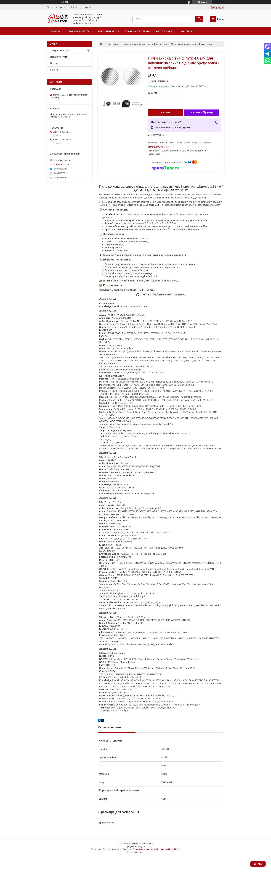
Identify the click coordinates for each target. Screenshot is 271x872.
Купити (165, 112)
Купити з (196, 112)
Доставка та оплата (137, 31)
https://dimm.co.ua (61, 160)
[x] (102, 721)
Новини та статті (59, 57)
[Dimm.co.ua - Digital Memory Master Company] (58, 23)
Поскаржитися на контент (144, 849)
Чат (260, 864)
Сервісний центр (108, 31)
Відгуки (54, 69)
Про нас (54, 63)
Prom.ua (150, 844)
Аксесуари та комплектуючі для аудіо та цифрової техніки (138, 44)
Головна (55, 31)
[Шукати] (199, 19)
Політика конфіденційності (168, 849)
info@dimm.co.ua (61, 164)
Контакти (187, 31)
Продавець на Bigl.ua (135, 846)
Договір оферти (165, 31)
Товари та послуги (77, 31)
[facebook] (99, 721)
